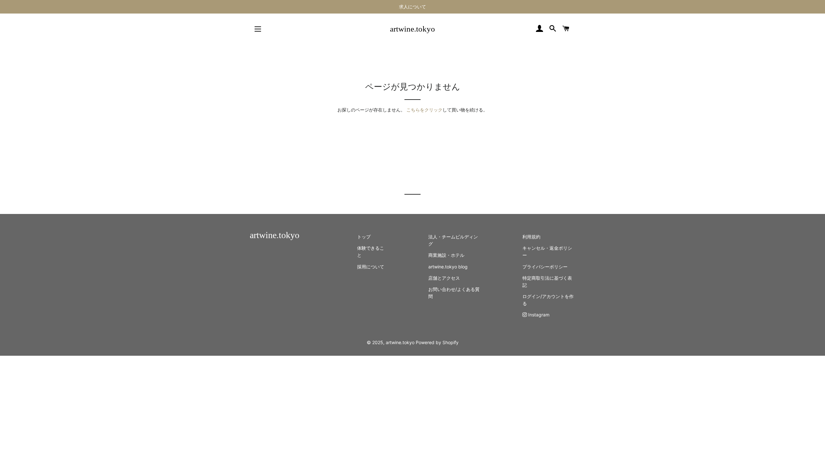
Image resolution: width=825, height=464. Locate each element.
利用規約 (531, 236)
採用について (370, 266)
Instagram (538, 314)
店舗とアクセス (444, 278)
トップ (364, 236)
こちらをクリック (424, 109)
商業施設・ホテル (446, 255)
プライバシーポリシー (545, 266)
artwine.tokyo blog (448, 266)
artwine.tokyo (412, 28)
